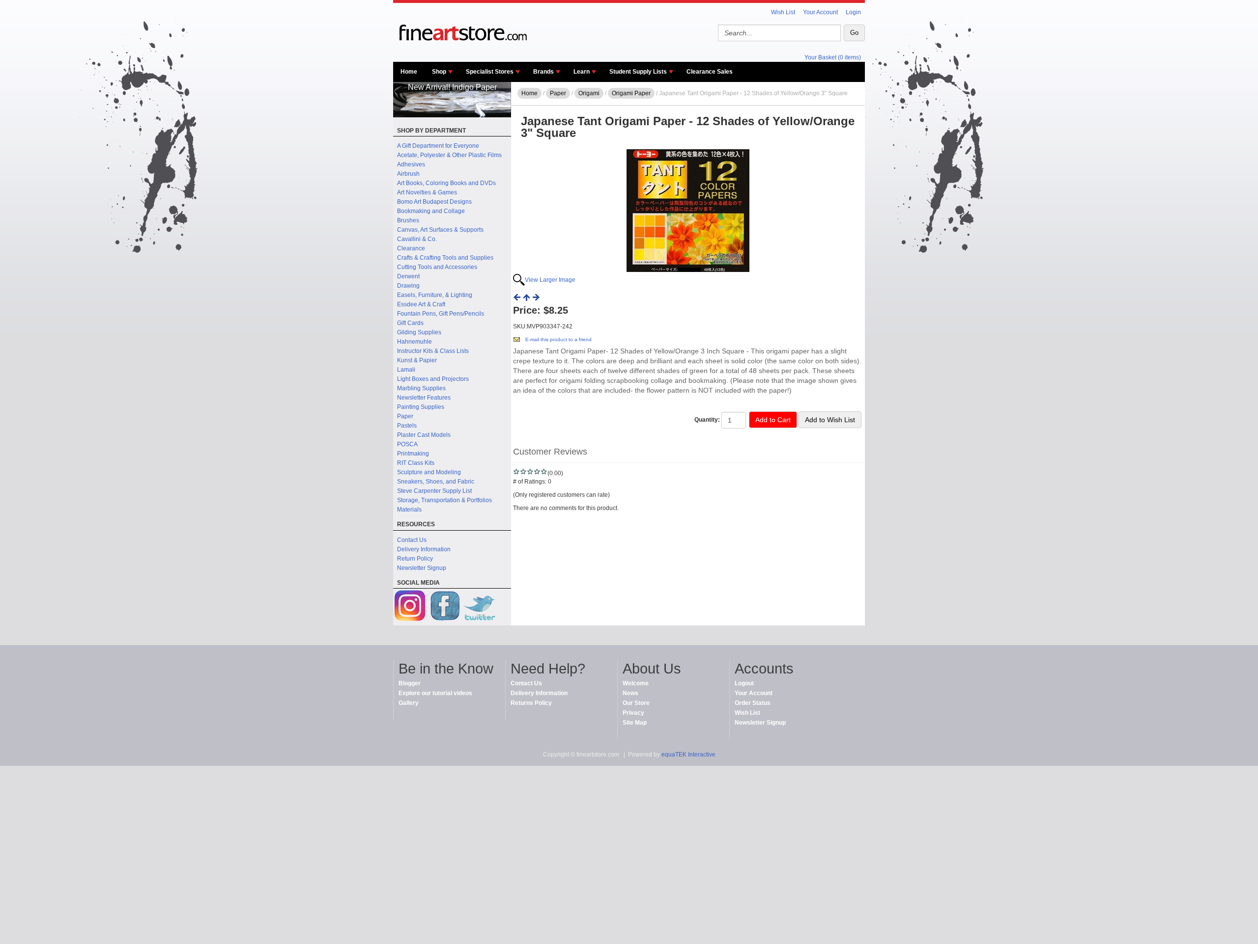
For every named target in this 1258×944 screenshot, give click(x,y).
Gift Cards (410, 323)
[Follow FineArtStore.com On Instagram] (410, 607)
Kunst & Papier (417, 360)
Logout (744, 683)
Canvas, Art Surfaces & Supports (440, 229)
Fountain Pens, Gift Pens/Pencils (440, 313)
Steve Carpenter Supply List (434, 490)
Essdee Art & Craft (421, 304)
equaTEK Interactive (688, 754)
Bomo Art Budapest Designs (434, 201)
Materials (409, 509)
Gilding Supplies (419, 332)
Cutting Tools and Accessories (437, 267)
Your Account (820, 12)
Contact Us (412, 540)
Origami (589, 93)
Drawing (408, 285)
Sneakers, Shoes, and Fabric (435, 481)
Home (408, 71)
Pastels (407, 425)
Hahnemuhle (414, 341)
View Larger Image (550, 279)
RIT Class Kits (415, 462)
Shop (439, 71)
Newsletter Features (424, 397)
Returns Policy (531, 703)
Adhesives (411, 164)
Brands (543, 71)
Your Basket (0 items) (832, 57)
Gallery (409, 703)
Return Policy (415, 558)
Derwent (408, 276)
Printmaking (413, 453)
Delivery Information (424, 549)
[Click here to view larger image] (688, 210)
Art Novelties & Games (427, 192)
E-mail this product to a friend (558, 339)
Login (853, 12)
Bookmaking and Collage (431, 211)
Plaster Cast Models (424, 435)
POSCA (407, 444)
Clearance (411, 248)
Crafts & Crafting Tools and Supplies (445, 257)
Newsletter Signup (421, 568)
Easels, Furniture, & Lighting (434, 295)
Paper (405, 416)
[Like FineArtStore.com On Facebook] (445, 607)
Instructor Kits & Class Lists (433, 351)
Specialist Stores (490, 71)
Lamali (406, 369)
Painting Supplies (420, 407)
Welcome (636, 683)
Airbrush (408, 173)
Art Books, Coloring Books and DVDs (446, 183)
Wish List (783, 12)
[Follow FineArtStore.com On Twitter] (479, 607)
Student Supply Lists (638, 71)
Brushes (408, 220)
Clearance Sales (709, 71)
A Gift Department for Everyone (438, 145)
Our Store (636, 703)
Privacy (633, 712)
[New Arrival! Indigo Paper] (452, 115)
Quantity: (707, 419)
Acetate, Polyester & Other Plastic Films (449, 155)
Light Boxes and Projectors (433, 379)
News (630, 693)
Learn (581, 71)
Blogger (410, 683)
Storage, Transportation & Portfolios (444, 500)
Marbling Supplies (421, 388)
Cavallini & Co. (417, 239)
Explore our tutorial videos (435, 693)
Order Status (753, 703)
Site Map (635, 722)
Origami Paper (631, 93)
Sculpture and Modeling (429, 472)
